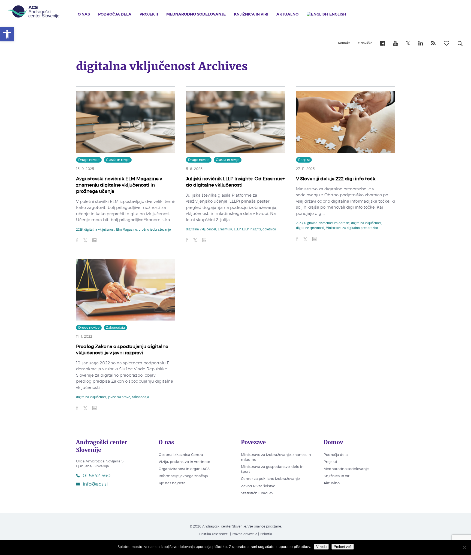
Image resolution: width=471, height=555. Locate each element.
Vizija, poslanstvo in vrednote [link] (184, 462)
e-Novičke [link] (365, 43)
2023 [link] (299, 223)
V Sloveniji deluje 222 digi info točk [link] (335, 178)
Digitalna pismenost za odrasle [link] (326, 223)
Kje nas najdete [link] (172, 483)
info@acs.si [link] (95, 484)
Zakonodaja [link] (115, 327)
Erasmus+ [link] (225, 229)
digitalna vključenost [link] (99, 230)
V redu (321, 547)
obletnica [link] (269, 229)
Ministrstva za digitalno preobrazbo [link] (352, 228)
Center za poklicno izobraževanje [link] (270, 479)
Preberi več (343, 547)
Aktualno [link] (287, 14)
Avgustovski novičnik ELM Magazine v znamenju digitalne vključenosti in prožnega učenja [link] (119, 185)
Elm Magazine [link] (126, 230)
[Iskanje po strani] (460, 44)
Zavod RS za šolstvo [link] (258, 486)
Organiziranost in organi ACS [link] (184, 469)
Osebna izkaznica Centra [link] (181, 455)
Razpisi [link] (304, 159)
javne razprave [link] (119, 397)
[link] (7, 34)
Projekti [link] (149, 14)
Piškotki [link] (266, 534)
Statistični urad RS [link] (257, 493)
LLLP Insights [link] (251, 229)
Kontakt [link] (344, 43)
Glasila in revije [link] (117, 159)
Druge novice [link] (88, 159)
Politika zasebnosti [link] (213, 534)
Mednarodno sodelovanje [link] (196, 14)
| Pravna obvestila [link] (243, 534)
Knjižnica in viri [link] (251, 14)
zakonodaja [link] (140, 397)
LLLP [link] (237, 229)
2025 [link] (79, 230)
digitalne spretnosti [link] (310, 228)
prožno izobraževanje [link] (154, 230)
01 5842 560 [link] (96, 475)
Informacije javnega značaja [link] (183, 476)
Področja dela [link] (114, 14)
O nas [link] (84, 14)
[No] (464, 547)
